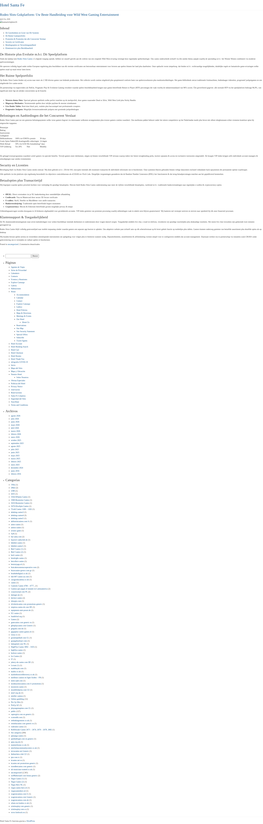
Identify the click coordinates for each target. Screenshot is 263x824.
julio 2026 (15, 419)
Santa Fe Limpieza (18, 396)
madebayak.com (17, 668)
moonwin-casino (17, 687)
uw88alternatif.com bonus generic (24, 776)
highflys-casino (17, 650)
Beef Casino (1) (17, 549)
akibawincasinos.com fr (20, 521)
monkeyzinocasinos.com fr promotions (26, 684)
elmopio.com (16, 601)
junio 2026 (15, 422)
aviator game (16, 531)
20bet (13, 488)
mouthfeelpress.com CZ (20, 690)
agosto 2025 (15, 446)
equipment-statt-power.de (21, 610)
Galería (14, 286)
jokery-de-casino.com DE (21, 662)
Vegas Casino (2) (17, 782)
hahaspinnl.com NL (18, 644)
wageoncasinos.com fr (19, 794)
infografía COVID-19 (19, 362)
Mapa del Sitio (16, 368)
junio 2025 (15, 452)
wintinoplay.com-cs (18, 809)
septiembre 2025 (17, 443)
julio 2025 (15, 449)
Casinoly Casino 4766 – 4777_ (23, 586)
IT (12, 659)
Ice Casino (15, 656)
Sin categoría (16, 733)
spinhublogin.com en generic (22, 739)
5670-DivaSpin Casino (19, 506)
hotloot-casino (16, 653)
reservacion (15, 390)
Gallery (19, 307)
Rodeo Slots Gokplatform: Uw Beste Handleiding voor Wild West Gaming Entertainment (59, 14)
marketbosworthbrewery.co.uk (22, 675)
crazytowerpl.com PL (19, 592)
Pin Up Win (15, 702)
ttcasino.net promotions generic (23, 763)
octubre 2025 (16, 440)
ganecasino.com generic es (21, 622)
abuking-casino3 (17, 512)
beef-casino (15, 555)
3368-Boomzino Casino (20, 500)
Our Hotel (20, 319)
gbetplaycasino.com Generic (22, 626)
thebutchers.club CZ (19, 754)
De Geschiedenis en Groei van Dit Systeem (22, 33)
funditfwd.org (16, 616)
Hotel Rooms (16, 356)
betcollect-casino (17, 561)
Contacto (14, 276)
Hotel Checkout (17, 353)
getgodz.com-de (17, 629)
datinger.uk (15, 595)
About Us (25, 322)
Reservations (21, 325)
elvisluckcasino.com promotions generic (26, 604)
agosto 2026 (15, 416)
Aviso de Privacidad (18, 270)
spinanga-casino (17, 736)
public (13, 711)
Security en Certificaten (14, 42)
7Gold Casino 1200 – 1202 (21, 509)
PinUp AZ (15, 705)
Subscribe (20, 338)
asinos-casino (16, 528)
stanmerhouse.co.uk (18, 745)
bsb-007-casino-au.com (20, 577)
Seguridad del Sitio (18, 399)
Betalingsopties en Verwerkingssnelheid (20, 45)
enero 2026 (15, 437)
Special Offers (22, 335)
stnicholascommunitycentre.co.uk (24, 748)
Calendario (15, 273)
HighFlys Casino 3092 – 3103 (22, 647)
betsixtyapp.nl (16, 564)
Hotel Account (16, 344)
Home (13, 292)
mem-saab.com (17, 681)
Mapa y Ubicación (18, 371)
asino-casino (15, 525)
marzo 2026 (15, 431)
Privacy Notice (16, 387)
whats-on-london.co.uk (20, 803)
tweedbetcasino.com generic (22, 766)
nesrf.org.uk (15, 693)
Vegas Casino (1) (17, 779)
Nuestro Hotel (16, 374)
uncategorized (13, 244)
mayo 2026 (15, 425)
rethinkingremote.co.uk (20, 721)
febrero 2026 (16, 434)
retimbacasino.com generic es (22, 724)
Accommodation (22, 295)
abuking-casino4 (17, 515)
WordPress (31, 821)
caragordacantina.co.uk (20, 580)
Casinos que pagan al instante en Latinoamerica (29, 589)
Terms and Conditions (19, 405)
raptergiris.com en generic (21, 714)
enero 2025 (15, 465)
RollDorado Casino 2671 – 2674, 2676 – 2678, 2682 (31, 730)
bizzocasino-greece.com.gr (21, 570)
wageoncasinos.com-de (20, 800)
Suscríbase (15, 402)
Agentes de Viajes (18, 267)
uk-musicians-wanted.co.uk (21, 769)
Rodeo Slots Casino (24, 59)
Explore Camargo (18, 282)
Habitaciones (16, 289)
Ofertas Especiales (18, 381)
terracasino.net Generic (20, 751)
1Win (13, 485)
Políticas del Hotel (18, 384)
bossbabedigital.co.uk (19, 573)
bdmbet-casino (16, 543)
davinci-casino (16, 598)
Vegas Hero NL (17, 785)
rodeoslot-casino (17, 727)
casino (13, 583)
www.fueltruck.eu (18, 812)
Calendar (19, 298)
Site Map (19, 328)
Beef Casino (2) (17, 552)
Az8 (12, 534)
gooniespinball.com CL (20, 638)
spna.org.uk (15, 742)
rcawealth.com (16, 717)
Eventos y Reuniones (19, 279)
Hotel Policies (21, 310)
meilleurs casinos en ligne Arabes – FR (26, 678)
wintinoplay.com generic (20, 806)
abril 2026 (15, 428)
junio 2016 (15, 471)
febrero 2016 (16, 474)
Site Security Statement (25, 331)
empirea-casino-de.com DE (21, 607)
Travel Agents (21, 341)
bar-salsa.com (16, 537)
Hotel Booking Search (19, 347)
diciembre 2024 (17, 468)
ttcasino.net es (16, 760)
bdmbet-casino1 (17, 546)
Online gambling (17, 699)
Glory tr (14, 635)
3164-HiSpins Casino (19, 497)
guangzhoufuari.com (19, 641)
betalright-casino (17, 558)
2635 (13, 494)
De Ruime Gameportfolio (15, 36)
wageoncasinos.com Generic (22, 797)
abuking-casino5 (17, 518)
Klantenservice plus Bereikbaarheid (19, 48)
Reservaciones (16, 393)
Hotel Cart (15, 350)
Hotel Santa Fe (12, 5)
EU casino (15, 613)
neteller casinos (17, 696)
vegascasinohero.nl (18, 791)
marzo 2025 (15, 459)
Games (13, 619)
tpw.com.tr (15, 757)
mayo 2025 (15, 456)
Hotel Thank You (17, 359)
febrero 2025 (16, 462)
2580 (13, 491)
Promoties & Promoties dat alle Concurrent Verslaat (25, 39)
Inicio (13, 365)
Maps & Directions (23, 313)
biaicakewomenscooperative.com (23, 567)
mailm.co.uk (16, 672)
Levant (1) (15, 665)
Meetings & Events (23, 316)
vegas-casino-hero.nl (19, 788)
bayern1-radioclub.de (19, 540)
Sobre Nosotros (22, 377)
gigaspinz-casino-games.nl (21, 632)
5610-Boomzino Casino (20, 503)
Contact (19, 301)
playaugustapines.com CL (21, 708)
